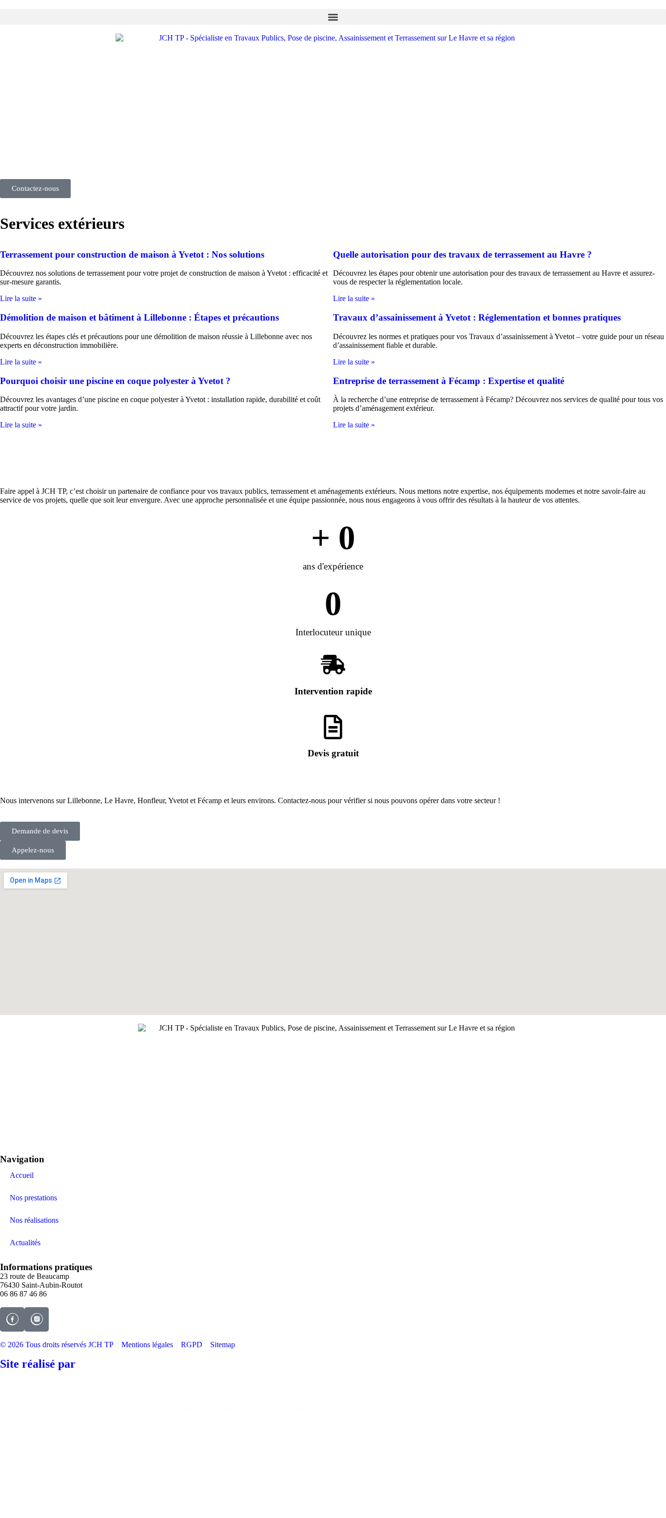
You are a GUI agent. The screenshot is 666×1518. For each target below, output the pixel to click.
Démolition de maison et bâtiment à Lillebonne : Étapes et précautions (139, 317)
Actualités (25, 1242)
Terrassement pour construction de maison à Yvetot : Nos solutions (132, 254)
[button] (333, 17)
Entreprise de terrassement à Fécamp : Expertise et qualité (448, 381)
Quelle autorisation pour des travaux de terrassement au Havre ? (462, 254)
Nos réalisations (34, 1220)
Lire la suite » (21, 298)
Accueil (22, 1175)
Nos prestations (33, 1198)
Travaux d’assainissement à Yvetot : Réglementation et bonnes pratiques (477, 317)
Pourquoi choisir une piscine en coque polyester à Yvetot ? (115, 381)
